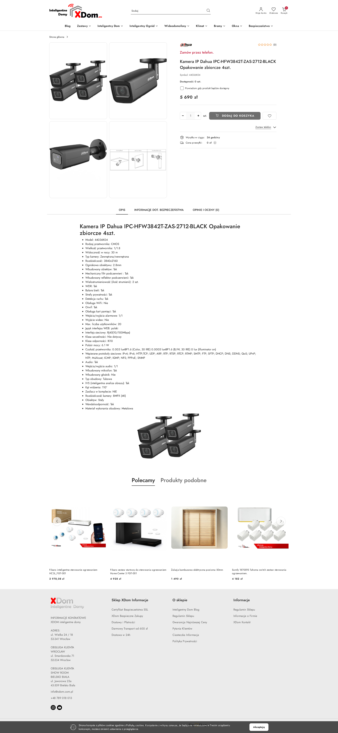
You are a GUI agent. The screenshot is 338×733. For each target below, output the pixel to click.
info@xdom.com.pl (62, 692)
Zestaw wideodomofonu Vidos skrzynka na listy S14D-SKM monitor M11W (257, 571)
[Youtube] (59, 707)
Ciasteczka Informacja (186, 635)
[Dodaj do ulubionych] (269, 116)
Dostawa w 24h (121, 635)
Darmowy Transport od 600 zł (130, 629)
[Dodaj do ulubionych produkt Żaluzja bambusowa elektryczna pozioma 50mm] (162, 494)
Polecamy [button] (143, 480)
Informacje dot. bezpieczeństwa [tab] (159, 210)
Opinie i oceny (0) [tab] (206, 210)
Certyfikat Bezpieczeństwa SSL (130, 610)
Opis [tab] (122, 210)
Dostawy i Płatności (123, 622)
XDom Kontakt (242, 622)
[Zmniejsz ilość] (182, 115)
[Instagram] (53, 707)
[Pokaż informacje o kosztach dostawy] (215, 143)
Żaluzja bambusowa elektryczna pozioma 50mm (136, 570)
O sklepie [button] (180, 600)
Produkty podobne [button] (183, 480)
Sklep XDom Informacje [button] (130, 600)
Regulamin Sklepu (183, 616)
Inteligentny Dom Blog (186, 610)
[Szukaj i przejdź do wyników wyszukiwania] (208, 11)
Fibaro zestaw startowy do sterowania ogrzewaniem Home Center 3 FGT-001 (77, 571)
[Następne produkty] (281, 521)
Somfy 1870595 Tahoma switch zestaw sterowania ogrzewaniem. (198, 571)
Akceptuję (259, 727)
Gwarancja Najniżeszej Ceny (190, 622)
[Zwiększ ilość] (198, 115)
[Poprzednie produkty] (57, 521)
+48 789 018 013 (61, 698)
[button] (78, 80)
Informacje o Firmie (245, 616)
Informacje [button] (241, 600)
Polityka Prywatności (185, 641)
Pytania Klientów (182, 629)
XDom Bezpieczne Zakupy (127, 616)
